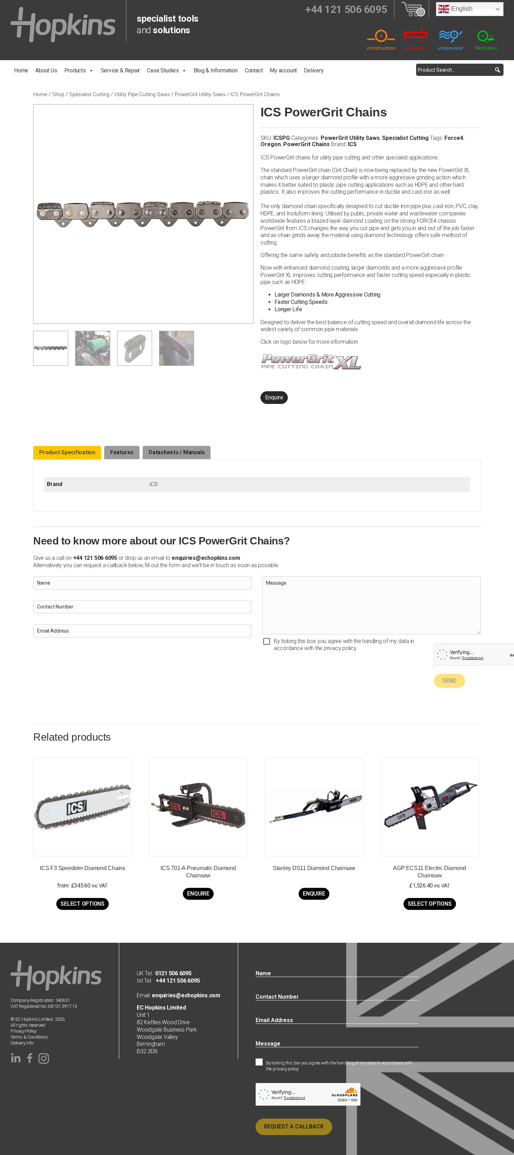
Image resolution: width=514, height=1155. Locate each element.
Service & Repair (120, 70)
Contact (254, 70)
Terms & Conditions (29, 1037)
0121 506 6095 (173, 973)
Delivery (313, 70)
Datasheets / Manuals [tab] (177, 452)
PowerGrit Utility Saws (200, 94)
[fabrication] (486, 38)
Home (21, 70)
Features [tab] (122, 452)
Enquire (274, 397)
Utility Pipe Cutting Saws (142, 94)
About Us (46, 70)
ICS (352, 144)
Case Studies (163, 70)
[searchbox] (460, 70)
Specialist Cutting (89, 94)
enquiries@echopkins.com (206, 558)
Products (75, 70)
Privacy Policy (23, 1031)
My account (283, 70)
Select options (82, 903)
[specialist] (416, 38)
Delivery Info (21, 1043)
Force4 (453, 138)
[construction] (381, 38)
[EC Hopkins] (62, 24)
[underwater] (451, 38)
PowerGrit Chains (306, 144)
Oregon (270, 144)
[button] (497, 70)
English (461, 8)
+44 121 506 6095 (176, 980)
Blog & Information (216, 70)
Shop (58, 94)
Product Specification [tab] (67, 452)
